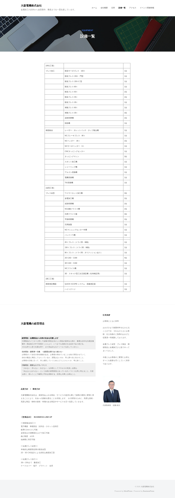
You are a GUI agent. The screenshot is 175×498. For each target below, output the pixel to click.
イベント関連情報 (147, 8)
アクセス (132, 8)
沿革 (113, 8)
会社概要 (104, 8)
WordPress (128, 491)
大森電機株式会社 (31, 5)
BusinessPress (148, 491)
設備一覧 (122, 8)
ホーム (94, 8)
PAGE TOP (169, 481)
